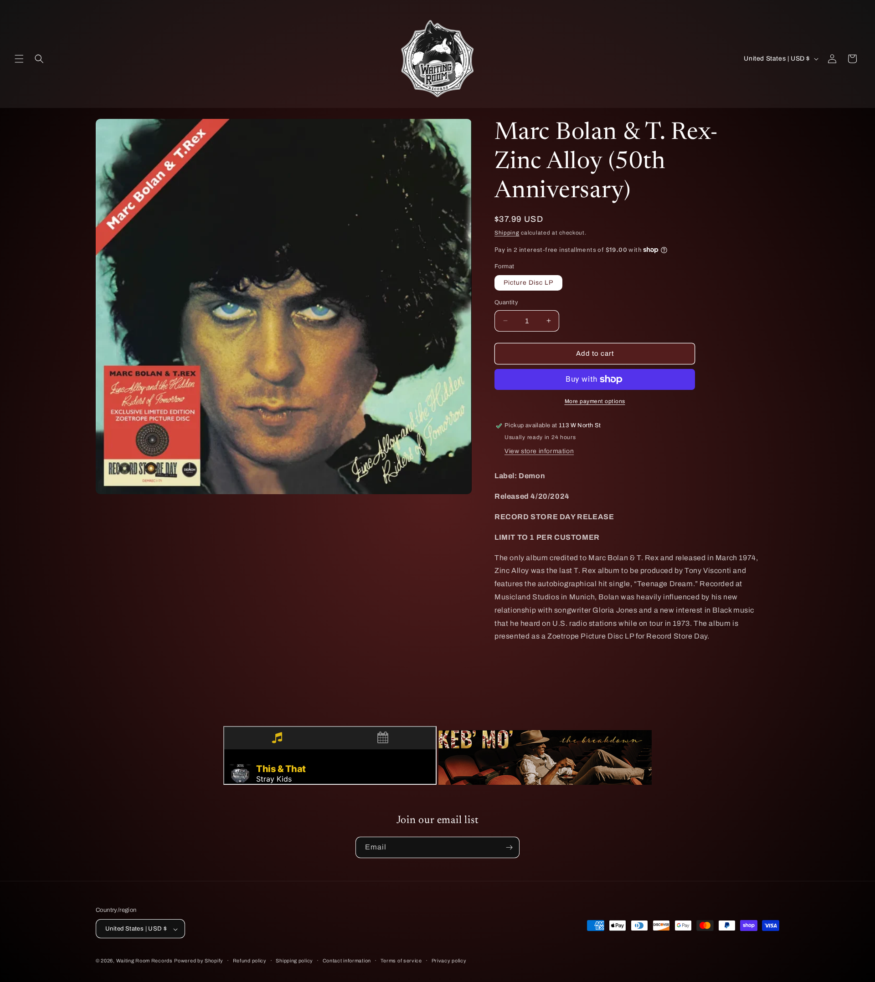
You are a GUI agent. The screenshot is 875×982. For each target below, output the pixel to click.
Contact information (347, 960)
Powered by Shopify (198, 961)
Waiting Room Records (144, 961)
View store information (539, 451)
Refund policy (250, 960)
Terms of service (401, 960)
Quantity (506, 302)
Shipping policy (294, 960)
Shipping (507, 233)
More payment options (595, 401)
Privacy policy (449, 960)
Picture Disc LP (528, 282)
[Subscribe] (509, 847)
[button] (19, 59)
